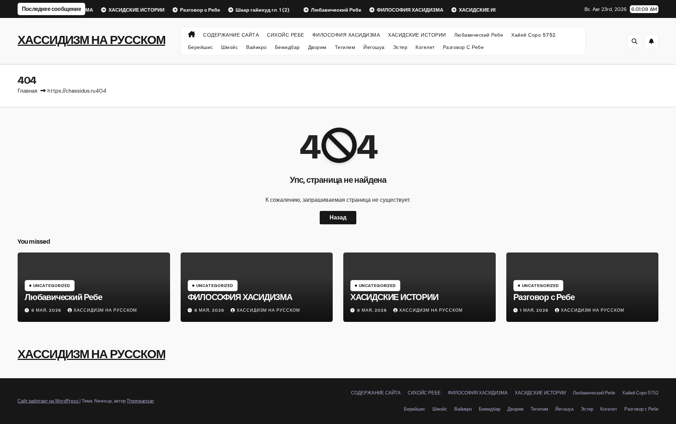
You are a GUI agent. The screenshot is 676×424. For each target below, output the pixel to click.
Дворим (317, 47)
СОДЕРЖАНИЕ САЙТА (231, 35)
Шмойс (229, 47)
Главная (27, 90)
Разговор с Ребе (463, 47)
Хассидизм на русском (105, 310)
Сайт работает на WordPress (49, 401)
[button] (634, 41)
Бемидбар (287, 47)
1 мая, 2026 (535, 310)
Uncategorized (51, 285)
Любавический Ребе (478, 35)
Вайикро (256, 47)
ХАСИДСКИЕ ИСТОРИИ (417, 35)
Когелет (425, 47)
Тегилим (345, 47)
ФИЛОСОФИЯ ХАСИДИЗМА (346, 35)
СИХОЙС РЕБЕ (285, 35)
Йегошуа (374, 47)
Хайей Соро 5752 (533, 35)
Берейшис (200, 47)
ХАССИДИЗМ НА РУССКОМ (91, 40)
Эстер (400, 47)
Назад (338, 217)
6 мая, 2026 (47, 310)
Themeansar (140, 401)
